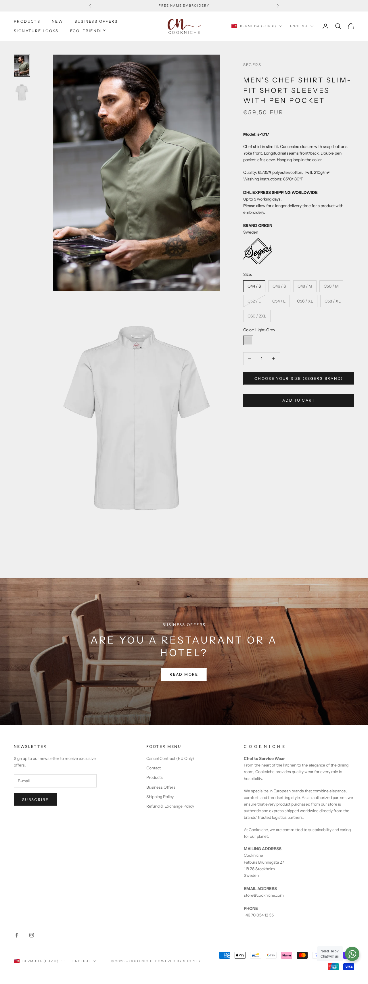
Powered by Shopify (178, 961)
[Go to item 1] (22, 66)
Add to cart (298, 400)
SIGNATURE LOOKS (36, 30)
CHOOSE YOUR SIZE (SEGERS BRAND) (298, 378)
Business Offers (160, 787)
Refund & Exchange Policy (170, 806)
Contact (153, 768)
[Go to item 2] (22, 92)
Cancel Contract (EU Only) (170, 758)
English (299, 26)
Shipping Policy (160, 796)
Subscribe (35, 799)
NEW (57, 21)
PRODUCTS (27, 21)
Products (154, 777)
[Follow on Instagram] (31, 935)
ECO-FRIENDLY (88, 30)
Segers (252, 64)
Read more (184, 674)
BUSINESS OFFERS (96, 21)
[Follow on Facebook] (17, 935)
